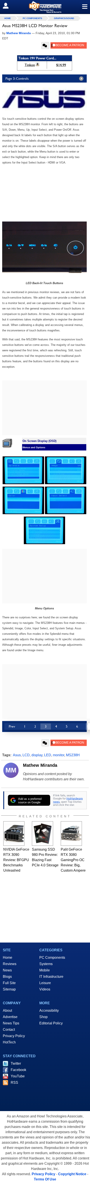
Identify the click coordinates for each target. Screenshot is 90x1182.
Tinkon (30, 65)
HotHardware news (68, 800)
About (7, 1010)
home (7, 18)
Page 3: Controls (17, 78)
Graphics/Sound (64, 18)
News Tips (11, 1023)
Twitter (16, 1063)
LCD (26, 755)
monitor (58, 755)
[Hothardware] (45, 7)
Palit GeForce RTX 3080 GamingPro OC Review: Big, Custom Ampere (73, 860)
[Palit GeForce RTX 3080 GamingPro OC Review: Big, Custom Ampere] (71, 833)
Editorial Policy (51, 1023)
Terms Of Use (45, 1179)
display (36, 755)
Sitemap (9, 989)
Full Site (9, 983)
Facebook (18, 1070)
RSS (14, 1082)
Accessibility (49, 1010)
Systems (46, 964)
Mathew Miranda (40, 765)
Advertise (10, 1017)
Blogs (7, 976)
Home (7, 957)
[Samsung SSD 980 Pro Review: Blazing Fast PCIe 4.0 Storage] (42, 833)
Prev (12, 726)
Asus (17, 755)
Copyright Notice (72, 1174)
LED (47, 755)
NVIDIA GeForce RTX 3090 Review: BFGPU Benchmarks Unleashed (16, 860)
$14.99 (61, 65)
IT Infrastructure (51, 976)
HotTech (9, 1042)
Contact (9, 1029)
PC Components (32, 18)
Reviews (9, 964)
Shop (43, 1017)
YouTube (18, 1076)
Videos (44, 989)
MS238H (73, 755)
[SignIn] (8, 5)
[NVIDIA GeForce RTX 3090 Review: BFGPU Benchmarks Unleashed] (13, 833)
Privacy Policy (14, 1036)
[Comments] (45, 45)
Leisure (45, 983)
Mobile (44, 970)
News (7, 970)
